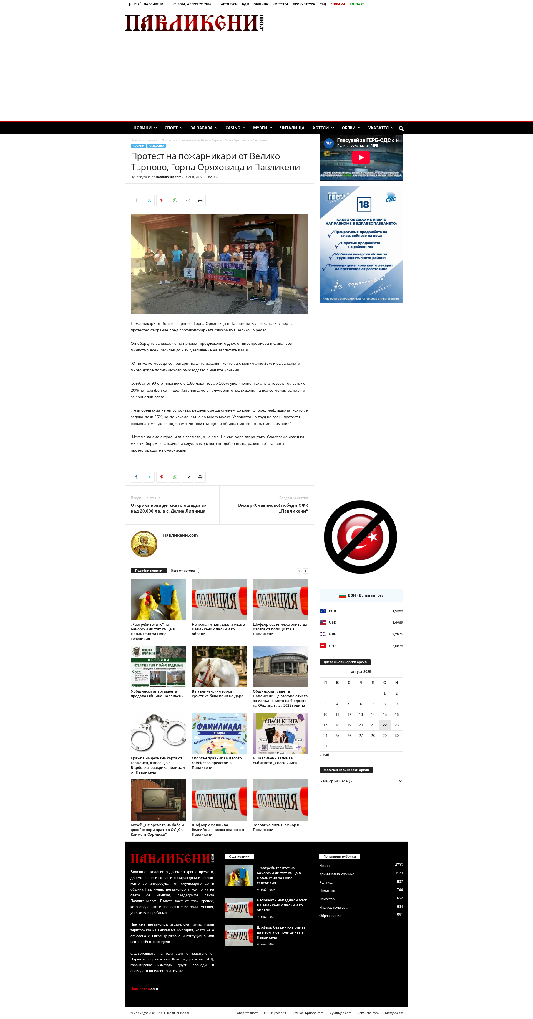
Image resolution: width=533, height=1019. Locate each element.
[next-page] (305, 571)
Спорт (171, 127)
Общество (156, 146)
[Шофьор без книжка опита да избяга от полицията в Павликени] (280, 599)
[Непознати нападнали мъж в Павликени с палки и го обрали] (219, 599)
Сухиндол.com (340, 1013)
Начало (136, 140)
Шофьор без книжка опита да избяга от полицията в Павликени (280, 629)
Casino (232, 127)
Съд (323, 4)
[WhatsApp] (174, 200)
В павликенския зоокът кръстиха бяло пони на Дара (217, 693)
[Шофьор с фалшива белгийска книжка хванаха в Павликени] (219, 800)
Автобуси (229, 4)
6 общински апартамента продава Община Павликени (157, 693)
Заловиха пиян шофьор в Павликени (276, 827)
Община (260, 4)
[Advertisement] (343, 22)
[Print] (200, 200)
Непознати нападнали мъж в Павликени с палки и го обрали (218, 629)
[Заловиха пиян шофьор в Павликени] (280, 800)
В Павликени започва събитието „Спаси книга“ (275, 760)
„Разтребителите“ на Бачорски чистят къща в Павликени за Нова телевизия (153, 631)
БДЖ (245, 4)
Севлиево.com (368, 1013)
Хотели (321, 127)
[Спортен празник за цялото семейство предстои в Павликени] (219, 733)
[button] (401, 129)
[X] (149, 200)
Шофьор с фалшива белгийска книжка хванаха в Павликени (218, 829)
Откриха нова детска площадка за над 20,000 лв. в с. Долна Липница (169, 508)
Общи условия (275, 1013)
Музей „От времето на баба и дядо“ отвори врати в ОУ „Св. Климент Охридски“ (157, 829)
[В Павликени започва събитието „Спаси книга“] (280, 733)
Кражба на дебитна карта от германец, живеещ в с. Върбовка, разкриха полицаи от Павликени (158, 765)
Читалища (292, 127)
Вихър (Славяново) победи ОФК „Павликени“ (273, 508)
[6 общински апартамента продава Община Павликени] (158, 666)
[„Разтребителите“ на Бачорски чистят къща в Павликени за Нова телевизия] (158, 599)
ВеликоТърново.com (307, 1013)
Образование (330, 916)
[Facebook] (136, 200)
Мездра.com (394, 1013)
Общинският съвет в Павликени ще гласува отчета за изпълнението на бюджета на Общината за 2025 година (280, 698)
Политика (327, 891)
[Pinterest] (161, 200)
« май (324, 754)
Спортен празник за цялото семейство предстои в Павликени (217, 763)
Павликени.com (169, 177)
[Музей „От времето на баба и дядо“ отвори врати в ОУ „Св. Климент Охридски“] (158, 800)
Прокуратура (304, 4)
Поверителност (246, 1013)
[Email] (187, 200)
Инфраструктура (333, 907)
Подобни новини (148, 570)
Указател (378, 127)
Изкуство (327, 899)
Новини (143, 127)
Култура (326, 882)
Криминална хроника (336, 874)
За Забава (201, 127)
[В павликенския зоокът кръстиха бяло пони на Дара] (219, 666)
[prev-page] (299, 571)
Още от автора (183, 570)
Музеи (260, 127)
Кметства (280, 4)
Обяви (349, 127)
